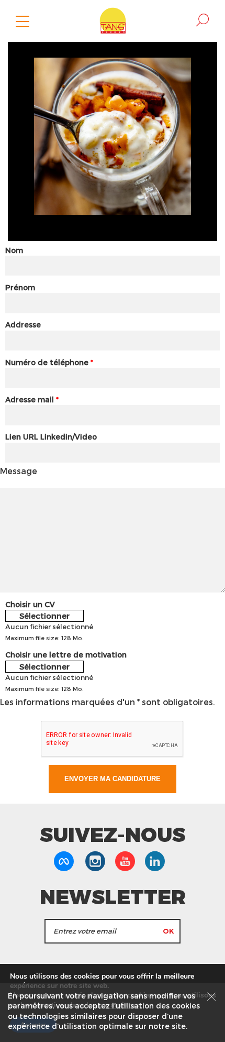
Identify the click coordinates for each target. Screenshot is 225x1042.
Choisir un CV (30, 604)
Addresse (23, 324)
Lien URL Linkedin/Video (51, 436)
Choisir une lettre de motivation (66, 654)
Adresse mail (32, 399)
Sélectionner (44, 615)
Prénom (20, 287)
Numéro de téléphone (49, 362)
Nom (14, 250)
